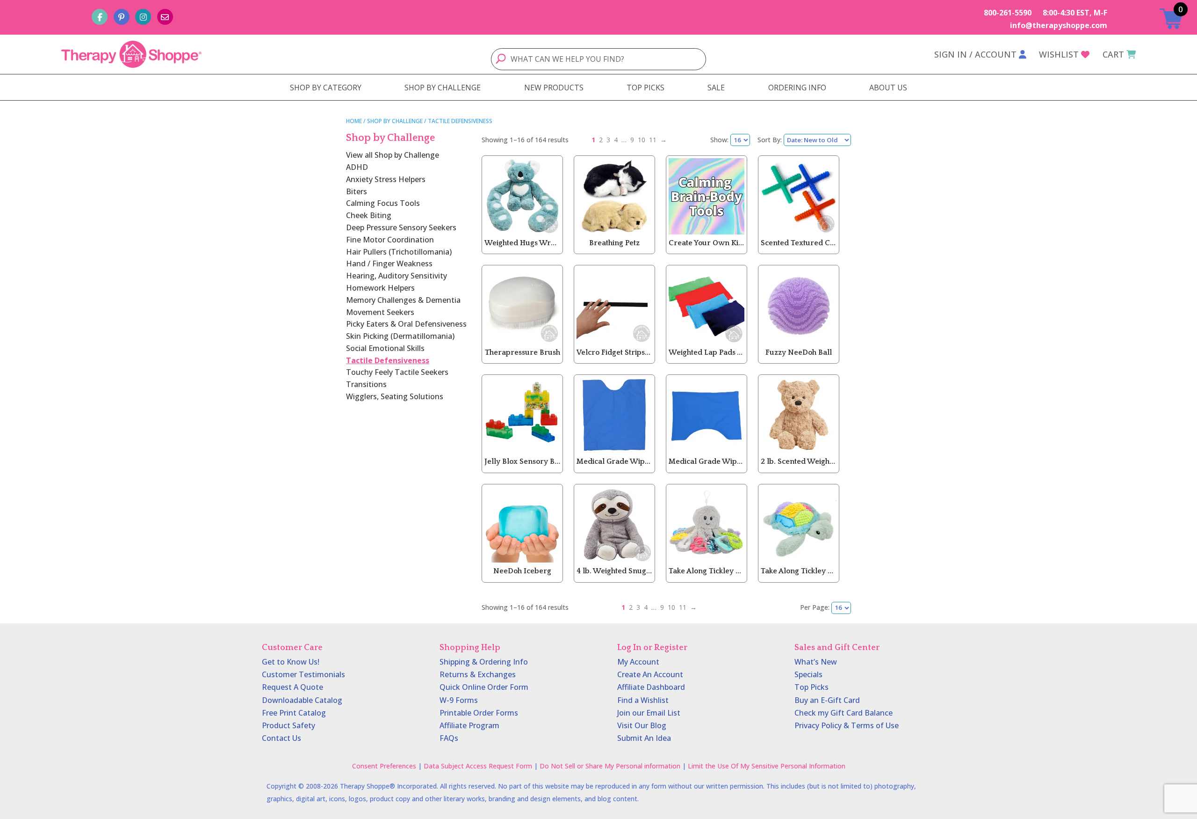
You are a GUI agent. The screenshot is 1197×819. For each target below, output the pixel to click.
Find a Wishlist (643, 700)
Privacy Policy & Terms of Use (846, 725)
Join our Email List (648, 713)
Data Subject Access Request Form (478, 765)
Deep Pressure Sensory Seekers (401, 227)
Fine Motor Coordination (390, 239)
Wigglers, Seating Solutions (394, 396)
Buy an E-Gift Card (827, 700)
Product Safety (288, 725)
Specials (808, 674)
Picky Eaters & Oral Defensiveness (406, 324)
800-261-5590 (1007, 12)
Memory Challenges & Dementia (403, 300)
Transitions (366, 384)
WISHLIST (1059, 54)
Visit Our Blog (641, 725)
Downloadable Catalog (302, 700)
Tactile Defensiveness (387, 360)
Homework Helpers (380, 288)
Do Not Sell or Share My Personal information (610, 765)
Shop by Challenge (395, 121)
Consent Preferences (384, 765)
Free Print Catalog (294, 713)
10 (641, 139)
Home (354, 121)
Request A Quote (292, 687)
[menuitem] (325, 87)
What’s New (815, 662)
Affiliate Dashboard (651, 687)
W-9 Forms (459, 700)
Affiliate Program (469, 725)
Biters (356, 191)
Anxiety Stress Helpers (385, 179)
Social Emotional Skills (385, 348)
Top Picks (811, 687)
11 (652, 139)
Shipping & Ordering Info (484, 662)
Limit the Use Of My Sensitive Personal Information (766, 765)
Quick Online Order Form (484, 687)
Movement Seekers (380, 312)
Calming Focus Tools (383, 203)
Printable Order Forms (479, 713)
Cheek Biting (368, 215)
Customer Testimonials (303, 674)
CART (1113, 54)
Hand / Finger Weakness (389, 263)
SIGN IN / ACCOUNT (975, 54)
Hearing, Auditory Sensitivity (396, 276)
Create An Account (650, 674)
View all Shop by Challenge (392, 155)
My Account (638, 662)
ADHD (357, 167)
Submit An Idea (644, 738)
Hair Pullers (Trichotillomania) (399, 252)
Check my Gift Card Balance (843, 713)
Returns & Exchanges (478, 674)
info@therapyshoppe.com (1058, 25)
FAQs (449, 738)
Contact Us (281, 738)
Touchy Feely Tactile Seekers (397, 372)
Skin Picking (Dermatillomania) (400, 336)
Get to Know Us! (290, 662)
